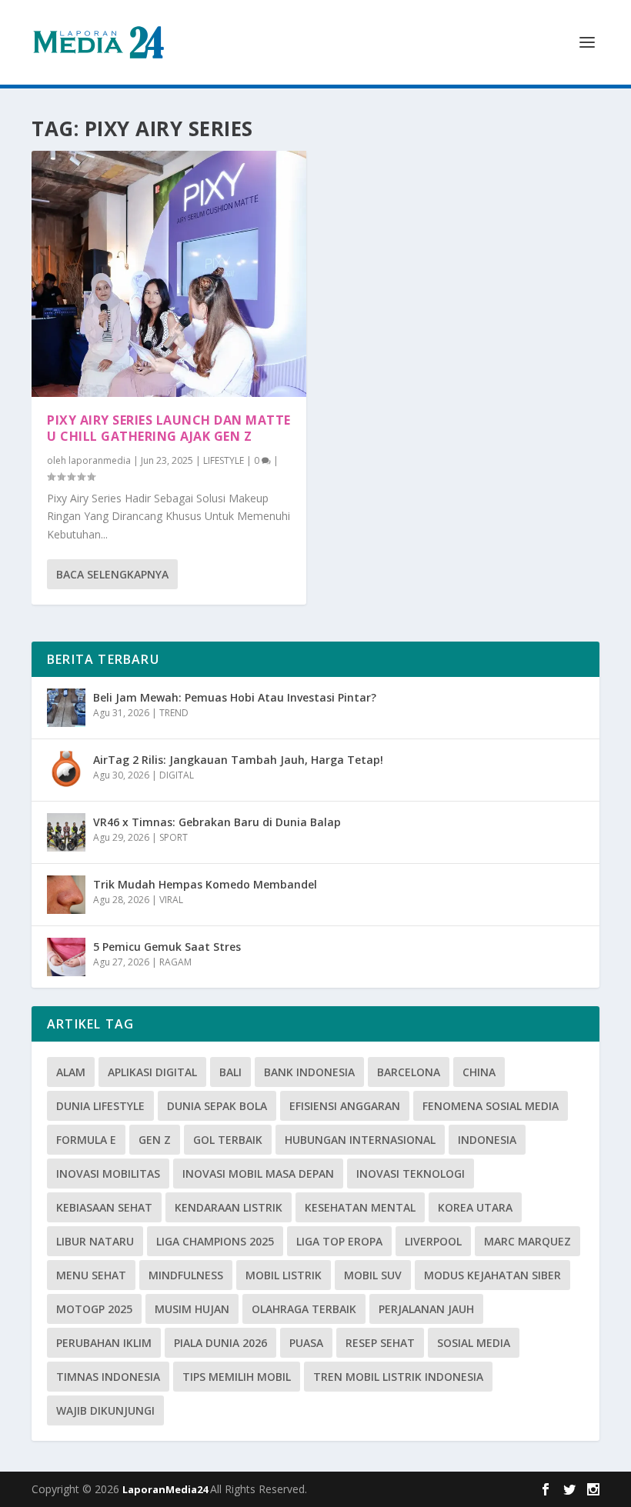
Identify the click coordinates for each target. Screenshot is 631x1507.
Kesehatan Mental (360, 1207)
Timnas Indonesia (108, 1376)
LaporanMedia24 (166, 1489)
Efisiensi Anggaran (344, 1106)
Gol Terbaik (227, 1139)
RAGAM (175, 962)
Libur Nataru (95, 1241)
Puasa (306, 1342)
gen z (155, 1139)
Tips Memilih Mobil (236, 1376)
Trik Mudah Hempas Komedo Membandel (205, 884)
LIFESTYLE (223, 460)
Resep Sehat (380, 1342)
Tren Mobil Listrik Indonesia (398, 1376)
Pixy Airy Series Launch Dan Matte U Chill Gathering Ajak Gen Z (169, 428)
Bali (230, 1072)
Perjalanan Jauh (426, 1309)
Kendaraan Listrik (228, 1207)
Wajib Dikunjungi (105, 1410)
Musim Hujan (192, 1309)
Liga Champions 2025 (215, 1241)
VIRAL (171, 899)
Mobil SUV (373, 1275)
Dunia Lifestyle (100, 1106)
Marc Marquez (527, 1241)
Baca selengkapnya (112, 574)
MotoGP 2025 (94, 1309)
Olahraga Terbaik (304, 1309)
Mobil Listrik (283, 1275)
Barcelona (408, 1072)
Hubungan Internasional (360, 1139)
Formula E (86, 1139)
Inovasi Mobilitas (108, 1173)
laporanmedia (99, 460)
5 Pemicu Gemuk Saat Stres (167, 946)
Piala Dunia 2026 (220, 1342)
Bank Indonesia (309, 1072)
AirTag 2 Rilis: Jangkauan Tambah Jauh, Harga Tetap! (238, 759)
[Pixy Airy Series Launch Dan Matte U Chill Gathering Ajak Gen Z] (169, 274)
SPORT (173, 837)
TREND (174, 712)
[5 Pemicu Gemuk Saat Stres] (66, 957)
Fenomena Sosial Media (490, 1106)
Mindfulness (186, 1275)
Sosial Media (473, 1342)
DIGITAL (176, 775)
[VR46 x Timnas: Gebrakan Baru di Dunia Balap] (66, 832)
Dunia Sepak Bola (217, 1106)
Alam (70, 1072)
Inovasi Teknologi (410, 1173)
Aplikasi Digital (152, 1072)
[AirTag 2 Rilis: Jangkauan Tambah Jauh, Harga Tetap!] (66, 770)
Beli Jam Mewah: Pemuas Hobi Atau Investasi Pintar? (234, 697)
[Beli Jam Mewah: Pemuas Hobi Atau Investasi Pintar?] (66, 707)
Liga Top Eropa (339, 1241)
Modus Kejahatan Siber (492, 1275)
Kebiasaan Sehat (104, 1207)
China (479, 1072)
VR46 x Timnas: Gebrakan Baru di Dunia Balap (217, 822)
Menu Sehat (91, 1275)
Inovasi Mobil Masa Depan (258, 1173)
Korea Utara (475, 1207)
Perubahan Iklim (104, 1342)
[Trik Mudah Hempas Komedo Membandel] (66, 894)
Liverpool (433, 1241)
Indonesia (487, 1139)
